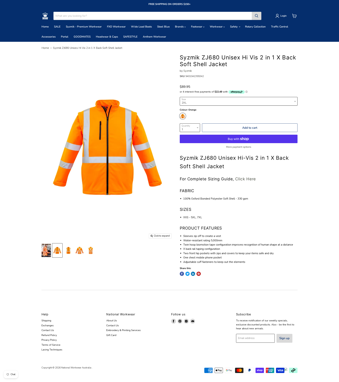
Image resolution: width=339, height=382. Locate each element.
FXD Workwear (116, 26)
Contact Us (47, 330)
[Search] (256, 16)
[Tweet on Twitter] (187, 274)
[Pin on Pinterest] (199, 274)
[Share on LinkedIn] (193, 274)
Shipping (46, 320)
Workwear (216, 26)
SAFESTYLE (130, 36)
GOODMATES (82, 36)
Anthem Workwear (154, 36)
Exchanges (47, 325)
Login (283, 15)
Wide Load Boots (141, 26)
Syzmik (187, 71)
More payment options (238, 147)
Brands (179, 26)
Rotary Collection (255, 26)
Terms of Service (50, 345)
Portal (64, 36)
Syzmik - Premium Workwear (84, 26)
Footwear (197, 26)
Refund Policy (49, 335)
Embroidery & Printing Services (123, 330)
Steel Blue (163, 26)
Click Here (245, 178)
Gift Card (111, 335)
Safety (234, 26)
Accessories (48, 36)
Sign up (284, 338)
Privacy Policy (49, 340)
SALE (57, 26)
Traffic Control (279, 26)
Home (45, 26)
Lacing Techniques (51, 349)
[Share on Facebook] (182, 274)
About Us (111, 320)
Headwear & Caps (107, 36)
